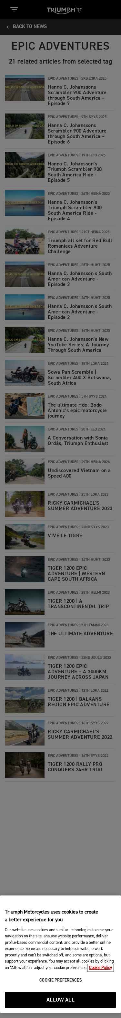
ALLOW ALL (60, 1000)
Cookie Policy (100, 968)
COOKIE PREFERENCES (60, 980)
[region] (60, 954)
